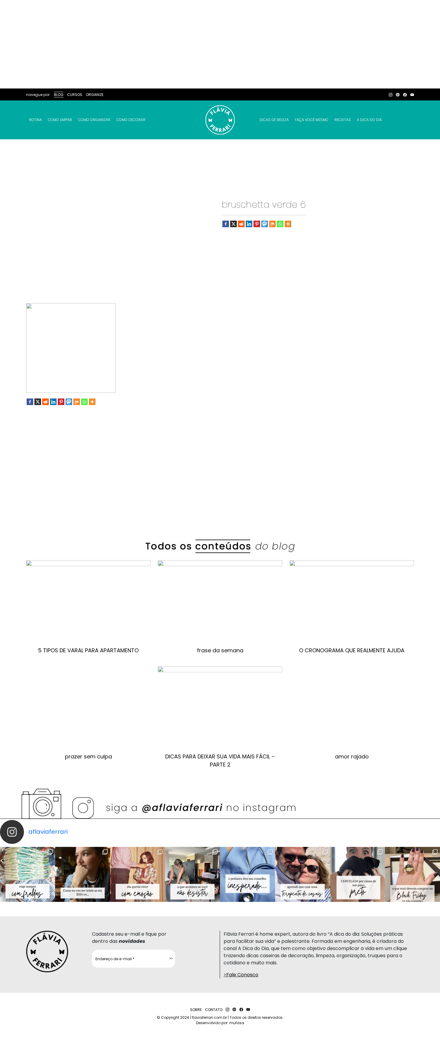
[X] (233, 224)
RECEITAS (342, 119)
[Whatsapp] (280, 224)
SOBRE (196, 1009)
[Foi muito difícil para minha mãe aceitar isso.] (137, 874)
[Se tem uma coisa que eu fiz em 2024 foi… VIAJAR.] (82, 874)
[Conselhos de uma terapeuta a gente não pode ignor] (302, 874)
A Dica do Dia (369, 119)
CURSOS (74, 94)
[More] (288, 224)
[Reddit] (241, 224)
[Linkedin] (249, 224)
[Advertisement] (220, 44)
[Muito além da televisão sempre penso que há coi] (412, 874)
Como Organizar (94, 119)
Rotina (35, 119)
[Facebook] (225, 224)
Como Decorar (130, 119)
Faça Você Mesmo (311, 119)
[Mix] (272, 224)
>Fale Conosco (241, 974)
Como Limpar (60, 119)
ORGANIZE (95, 94)
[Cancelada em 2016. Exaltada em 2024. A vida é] (357, 874)
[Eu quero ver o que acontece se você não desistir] (192, 874)
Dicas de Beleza (274, 119)
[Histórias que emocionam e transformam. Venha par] (247, 874)
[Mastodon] (264, 224)
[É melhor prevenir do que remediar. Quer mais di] (27, 874)
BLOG (58, 94)
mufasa (236, 1022)
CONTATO (213, 1009)
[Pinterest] (257, 224)
